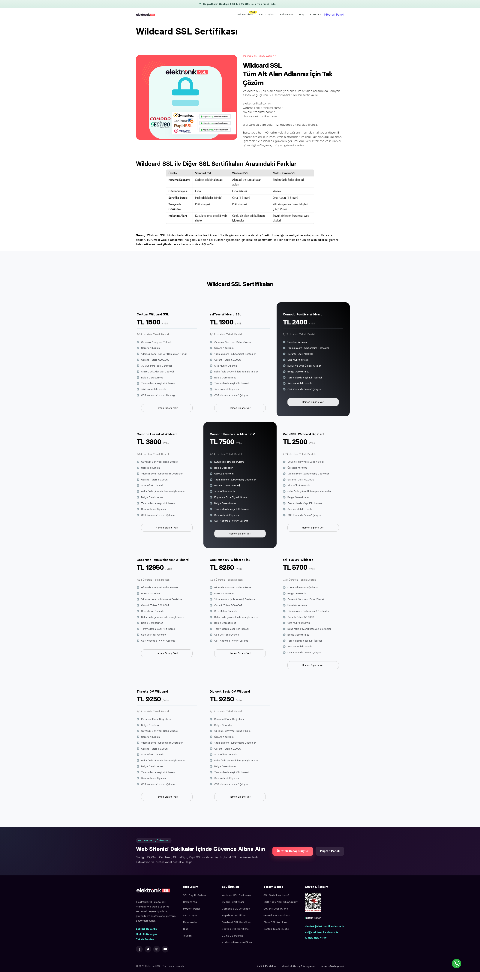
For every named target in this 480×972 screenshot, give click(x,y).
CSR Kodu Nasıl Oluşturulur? (280, 902)
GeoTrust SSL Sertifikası (236, 922)
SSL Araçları (266, 14)
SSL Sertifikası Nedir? (276, 895)
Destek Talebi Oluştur (276, 929)
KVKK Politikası (267, 965)
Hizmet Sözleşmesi (332, 965)
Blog (301, 14)
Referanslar (287, 14)
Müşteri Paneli (334, 14)
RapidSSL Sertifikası (234, 915)
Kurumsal (316, 14)
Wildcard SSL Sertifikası (236, 895)
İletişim (187, 935)
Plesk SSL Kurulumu (275, 922)
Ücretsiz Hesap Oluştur (292, 851)
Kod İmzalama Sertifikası (237, 942)
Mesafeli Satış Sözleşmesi (298, 965)
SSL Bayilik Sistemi (194, 895)
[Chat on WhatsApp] (456, 963)
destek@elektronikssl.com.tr (324, 926)
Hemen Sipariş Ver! (167, 407)
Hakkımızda (190, 902)
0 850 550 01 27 (316, 938)
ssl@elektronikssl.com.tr (321, 932)
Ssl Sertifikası (246, 13)
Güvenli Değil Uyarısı (275, 908)
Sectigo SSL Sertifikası (235, 929)
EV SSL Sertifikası (233, 935)
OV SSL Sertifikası (233, 902)
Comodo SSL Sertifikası (236, 908)
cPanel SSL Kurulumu (276, 915)
